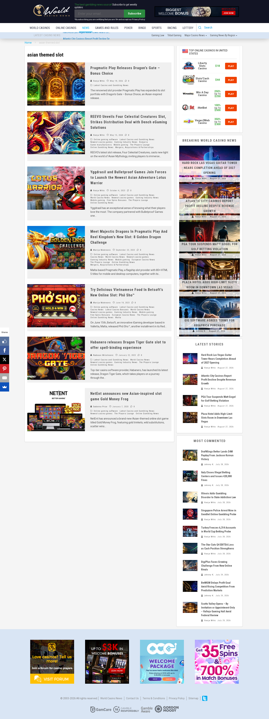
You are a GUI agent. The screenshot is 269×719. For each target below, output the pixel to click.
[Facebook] (4, 350)
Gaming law (158, 35)
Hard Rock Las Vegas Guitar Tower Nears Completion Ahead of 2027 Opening (209, 168)
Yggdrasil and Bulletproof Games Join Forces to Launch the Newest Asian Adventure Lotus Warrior (128, 177)
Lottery (187, 28)
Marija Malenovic (101, 250)
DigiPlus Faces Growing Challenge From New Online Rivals (216, 565)
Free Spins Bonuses (117, 200)
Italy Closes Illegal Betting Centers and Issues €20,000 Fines (216, 476)
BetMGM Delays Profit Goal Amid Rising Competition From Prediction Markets (218, 586)
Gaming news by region (222, 35)
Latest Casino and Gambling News (111, 85)
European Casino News (143, 260)
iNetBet (202, 107)
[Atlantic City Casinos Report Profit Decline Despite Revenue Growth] (209, 183)
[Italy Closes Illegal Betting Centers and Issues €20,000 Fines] (190, 476)
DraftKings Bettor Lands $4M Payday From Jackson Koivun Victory (217, 455)
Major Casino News (195, 35)
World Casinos (40, 28)
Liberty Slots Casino (202, 66)
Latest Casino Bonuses (117, 309)
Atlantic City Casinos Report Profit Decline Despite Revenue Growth (97, 35)
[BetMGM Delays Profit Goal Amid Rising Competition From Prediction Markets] (190, 586)
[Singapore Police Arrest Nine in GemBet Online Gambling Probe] (190, 514)
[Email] (4, 377)
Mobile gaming (121, 145)
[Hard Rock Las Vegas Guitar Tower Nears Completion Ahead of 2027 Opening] (209, 145)
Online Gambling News (101, 147)
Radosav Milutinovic (103, 355)
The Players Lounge (140, 145)
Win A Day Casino (202, 94)
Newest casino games (101, 142)
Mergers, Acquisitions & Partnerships (134, 147)
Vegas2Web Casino (202, 122)
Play (231, 66)
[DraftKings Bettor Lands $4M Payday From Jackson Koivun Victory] (190, 455)
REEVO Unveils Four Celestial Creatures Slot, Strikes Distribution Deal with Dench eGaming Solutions (128, 122)
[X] (4, 359)
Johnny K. (201, 331)
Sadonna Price (99, 406)
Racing (172, 28)
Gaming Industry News (125, 142)
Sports (157, 28)
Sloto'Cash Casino (202, 80)
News (85, 28)
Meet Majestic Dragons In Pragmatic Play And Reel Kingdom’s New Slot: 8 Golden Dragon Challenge (128, 237)
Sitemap (193, 698)
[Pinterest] (4, 368)
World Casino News (100, 197)
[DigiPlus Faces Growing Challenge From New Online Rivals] (190, 565)
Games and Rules (106, 28)
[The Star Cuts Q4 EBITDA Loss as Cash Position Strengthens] (190, 548)
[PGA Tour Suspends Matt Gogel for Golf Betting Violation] (209, 221)
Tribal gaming (174, 35)
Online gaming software (106, 139)
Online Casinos (66, 28)
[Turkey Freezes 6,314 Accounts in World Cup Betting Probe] (190, 531)
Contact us (132, 698)
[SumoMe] (4, 387)
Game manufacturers (101, 145)
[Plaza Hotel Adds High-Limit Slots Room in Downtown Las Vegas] (209, 260)
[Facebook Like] (4, 341)
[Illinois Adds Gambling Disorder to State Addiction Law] (190, 497)
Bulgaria (143, 142)
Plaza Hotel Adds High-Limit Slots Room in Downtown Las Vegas (216, 417)
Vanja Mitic (98, 81)
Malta (118, 317)
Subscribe (134, 13)
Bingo (142, 28)
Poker (128, 28)
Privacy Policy (177, 698)
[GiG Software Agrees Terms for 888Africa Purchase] (209, 298)
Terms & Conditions (154, 698)
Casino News (97, 257)
